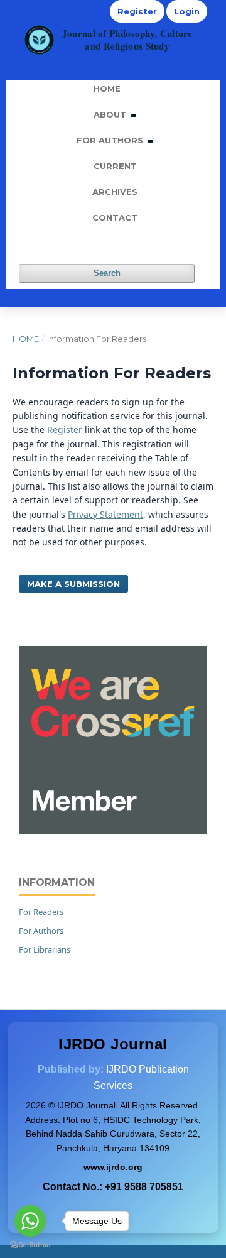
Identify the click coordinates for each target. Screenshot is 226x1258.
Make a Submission (73, 584)
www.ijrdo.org (113, 1167)
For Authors (111, 140)
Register (137, 11)
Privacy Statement (105, 514)
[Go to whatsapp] (30, 1221)
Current (115, 166)
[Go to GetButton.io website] (30, 1245)
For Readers (41, 911)
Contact (114, 217)
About (111, 114)
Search (107, 273)
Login (187, 11)
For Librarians (44, 949)
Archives (114, 192)
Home (107, 89)
